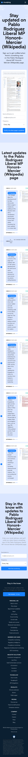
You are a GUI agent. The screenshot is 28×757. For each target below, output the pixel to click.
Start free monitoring (14, 568)
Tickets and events (14, 633)
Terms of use (14, 731)
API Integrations (14, 683)
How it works (14, 677)
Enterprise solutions (14, 707)
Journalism (14, 671)
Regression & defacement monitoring (14, 648)
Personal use (14, 702)
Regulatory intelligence (14, 642)
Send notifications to (8, 114)
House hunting (14, 617)
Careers (14, 717)
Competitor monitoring (14, 640)
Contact (14, 714)
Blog (14, 722)
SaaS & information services (14, 662)
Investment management (14, 657)
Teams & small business (14, 705)
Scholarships (14, 627)
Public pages (14, 695)
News (14, 611)
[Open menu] (25, 2)
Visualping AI (14, 680)
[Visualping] (6, 2)
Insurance (14, 668)
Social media (14, 619)
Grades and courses (14, 622)
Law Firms (14, 660)
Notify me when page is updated (14, 130)
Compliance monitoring (14, 645)
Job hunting (14, 614)
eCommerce (14, 665)
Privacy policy (14, 729)
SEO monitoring (14, 650)
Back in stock (14, 603)
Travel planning (14, 630)
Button (14, 692)
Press (14, 719)
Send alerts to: (5, 552)
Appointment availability (14, 609)
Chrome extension (14, 690)
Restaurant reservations (14, 625)
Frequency (5, 121)
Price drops (14, 606)
